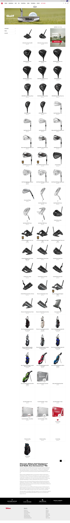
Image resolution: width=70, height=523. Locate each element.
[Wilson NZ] (14, 508)
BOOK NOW (57, 41)
